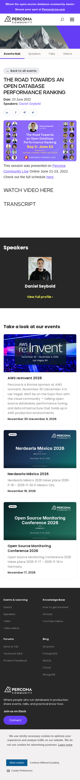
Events (7, 607)
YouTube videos (53, 621)
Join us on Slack (14, 711)
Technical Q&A (13, 653)
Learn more (65, 744)
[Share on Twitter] (33, 112)
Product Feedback (15, 660)
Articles (47, 614)
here (49, 177)
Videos (67, 54)
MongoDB (49, 674)
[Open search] (62, 19)
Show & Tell (10, 646)
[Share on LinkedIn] (6, 112)
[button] (72, 19)
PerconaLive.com (53, 9)
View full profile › (40, 297)
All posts (48, 646)
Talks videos (11, 628)
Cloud (47, 667)
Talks (51, 54)
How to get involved (55, 607)
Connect (15, 720)
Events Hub (12, 54)
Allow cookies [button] (17, 762)
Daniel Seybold (30, 103)
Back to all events (21, 71)
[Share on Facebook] (15, 112)
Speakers (34, 54)
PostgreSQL (50, 653)
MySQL (47, 660)
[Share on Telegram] (24, 112)
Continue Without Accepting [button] (44, 762)
